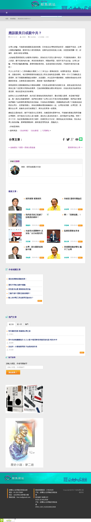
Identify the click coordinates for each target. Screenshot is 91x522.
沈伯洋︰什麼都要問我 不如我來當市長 (22, 346)
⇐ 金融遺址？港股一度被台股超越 (21, 147)
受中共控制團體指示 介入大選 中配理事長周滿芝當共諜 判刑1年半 (32, 340)
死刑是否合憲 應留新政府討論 (19, 289)
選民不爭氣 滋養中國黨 (17, 285)
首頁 (7, 18)
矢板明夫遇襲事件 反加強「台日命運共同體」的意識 (34, 233)
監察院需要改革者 (71, 231)
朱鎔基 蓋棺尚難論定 (73, 199)
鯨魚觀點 (13, 18)
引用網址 (45, 131)
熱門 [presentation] (26, 324)
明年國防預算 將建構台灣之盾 (19, 331)
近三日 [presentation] (11, 324)
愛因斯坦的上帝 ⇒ (75, 147)
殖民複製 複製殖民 (33, 199)
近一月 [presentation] (19, 324)
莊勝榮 (24, 37)
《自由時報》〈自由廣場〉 (29, 131)
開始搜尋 (12, 372)
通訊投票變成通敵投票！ (17, 279)
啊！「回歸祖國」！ (72, 215)
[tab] (11, 324)
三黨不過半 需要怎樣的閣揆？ (19, 293)
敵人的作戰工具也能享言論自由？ (20, 298)
